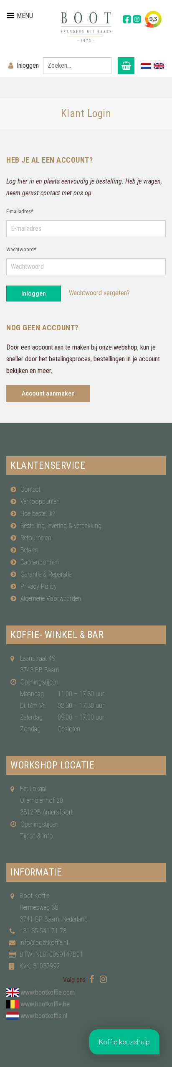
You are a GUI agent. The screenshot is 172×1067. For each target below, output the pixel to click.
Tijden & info (36, 836)
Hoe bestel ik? (37, 514)
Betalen (29, 550)
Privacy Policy (38, 586)
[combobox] (77, 65)
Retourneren (35, 538)
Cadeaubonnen (39, 562)
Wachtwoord (21, 249)
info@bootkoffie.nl (44, 943)
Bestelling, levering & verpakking (60, 526)
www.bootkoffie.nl (43, 1016)
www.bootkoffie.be (45, 1004)
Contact (30, 489)
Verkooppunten (40, 501)
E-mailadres (19, 211)
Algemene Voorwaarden (50, 598)
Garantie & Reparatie (45, 574)
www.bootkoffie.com (47, 992)
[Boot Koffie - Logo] (85, 27)
